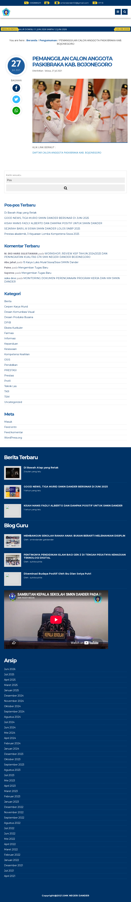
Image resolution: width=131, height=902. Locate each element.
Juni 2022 (9, 833)
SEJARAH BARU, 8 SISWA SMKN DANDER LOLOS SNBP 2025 (42, 228)
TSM (7, 396)
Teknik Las (10, 386)
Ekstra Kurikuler (13, 327)
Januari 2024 (11, 748)
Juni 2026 (9, 669)
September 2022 (14, 817)
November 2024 (14, 701)
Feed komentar (13, 432)
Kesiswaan (10, 349)
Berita (7, 301)
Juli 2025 (9, 674)
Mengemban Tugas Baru (33, 267)
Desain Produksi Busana (18, 317)
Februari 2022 (12, 854)
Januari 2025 (11, 690)
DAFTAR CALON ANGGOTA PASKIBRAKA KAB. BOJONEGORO (66, 152)
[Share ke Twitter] (16, 99)
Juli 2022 (9, 828)
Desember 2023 (13, 754)
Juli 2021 (9, 870)
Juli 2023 (9, 775)
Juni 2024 (10, 727)
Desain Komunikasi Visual (19, 311)
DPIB (7, 322)
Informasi (10, 338)
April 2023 (10, 785)
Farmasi (9, 333)
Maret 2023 (11, 791)
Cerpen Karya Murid (16, 306)
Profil (7, 380)
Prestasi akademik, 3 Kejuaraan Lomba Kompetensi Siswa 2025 (41, 233)
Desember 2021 (13, 865)
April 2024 (10, 738)
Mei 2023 (9, 780)
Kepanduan (11, 343)
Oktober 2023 (12, 759)
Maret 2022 (11, 849)
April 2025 (10, 679)
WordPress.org (13, 437)
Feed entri (10, 427)
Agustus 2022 (12, 822)
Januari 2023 (11, 801)
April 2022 (10, 844)
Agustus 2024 (12, 716)
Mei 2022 (9, 838)
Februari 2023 (12, 796)
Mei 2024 (9, 732)
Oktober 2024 (12, 706)
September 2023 (14, 764)
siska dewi (10, 278)
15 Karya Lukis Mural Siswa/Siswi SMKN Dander (50, 262)
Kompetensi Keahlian (17, 354)
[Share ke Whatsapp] (16, 110)
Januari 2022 (11, 860)
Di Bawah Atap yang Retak (20, 212)
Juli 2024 (9, 722)
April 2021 (9, 876)
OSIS (7, 359)
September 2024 (14, 711)
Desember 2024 (14, 695)
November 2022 (14, 812)
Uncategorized (13, 402)
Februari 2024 (12, 743)
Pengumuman (48, 40)
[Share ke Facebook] (16, 88)
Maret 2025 (11, 685)
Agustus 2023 (12, 769)
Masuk (8, 421)
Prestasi (9, 375)
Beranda (31, 40)
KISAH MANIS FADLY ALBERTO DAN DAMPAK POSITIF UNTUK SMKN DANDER (53, 223)
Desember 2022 (13, 807)
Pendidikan (11, 364)
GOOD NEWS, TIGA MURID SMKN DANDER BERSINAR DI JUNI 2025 (46, 218)
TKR (6, 391)
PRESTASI (10, 370)
